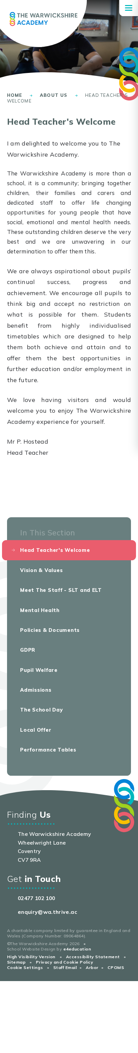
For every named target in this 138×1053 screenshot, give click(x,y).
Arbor (92, 967)
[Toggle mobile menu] (128, 8)
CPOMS (116, 967)
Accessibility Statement (93, 956)
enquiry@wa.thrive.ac (47, 911)
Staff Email (65, 967)
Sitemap (16, 962)
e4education (77, 948)
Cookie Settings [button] (25, 967)
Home (14, 95)
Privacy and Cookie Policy (64, 962)
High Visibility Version (31, 956)
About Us (53, 95)
